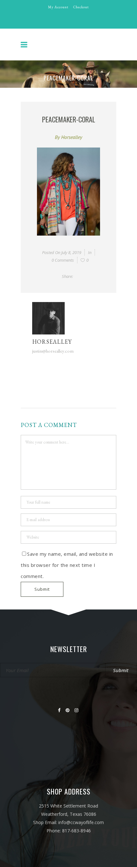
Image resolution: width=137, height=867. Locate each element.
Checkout (81, 7)
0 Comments (63, 260)
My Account (58, 7)
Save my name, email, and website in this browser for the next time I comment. (67, 565)
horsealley (71, 137)
